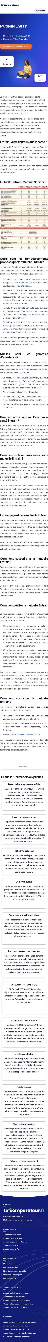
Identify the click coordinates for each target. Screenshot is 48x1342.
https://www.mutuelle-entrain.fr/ (26, 734)
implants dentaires (32, 314)
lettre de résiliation (8, 675)
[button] (42, 4)
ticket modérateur (21, 282)
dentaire (6, 332)
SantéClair (25, 523)
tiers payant (22, 378)
